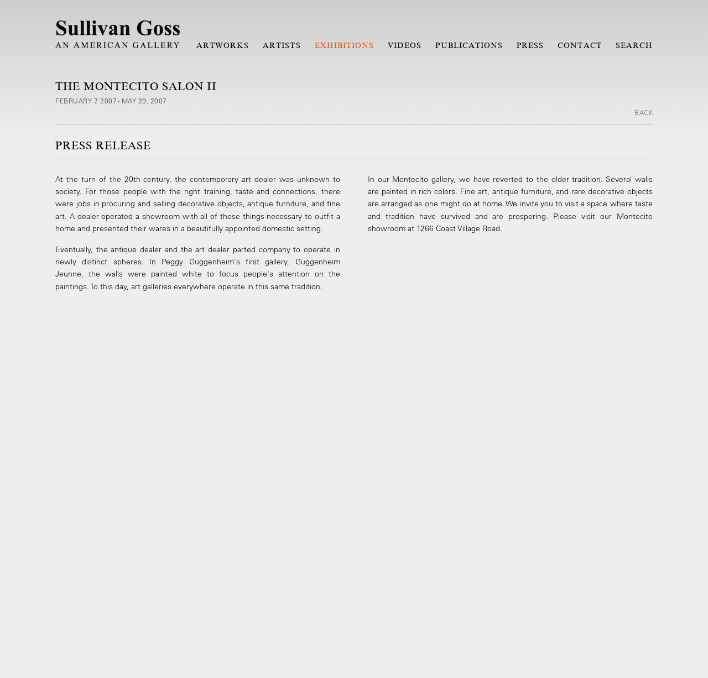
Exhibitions (344, 45)
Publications (469, 45)
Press (530, 45)
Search (634, 45)
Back (643, 112)
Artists (281, 45)
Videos (404, 45)
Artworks (222, 45)
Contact (579, 45)
